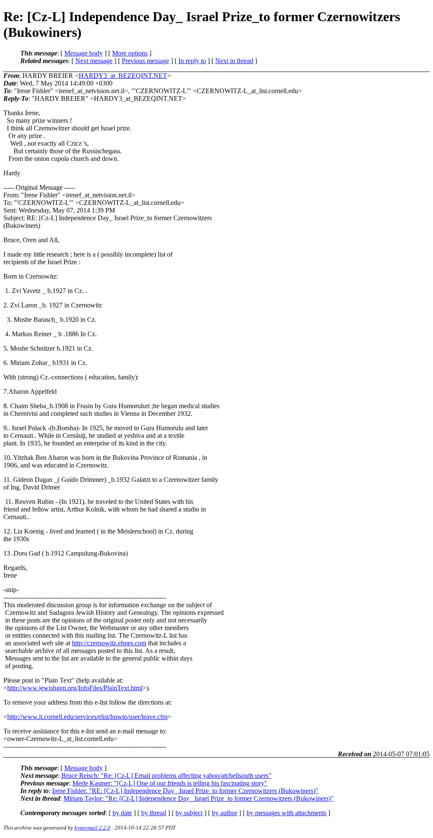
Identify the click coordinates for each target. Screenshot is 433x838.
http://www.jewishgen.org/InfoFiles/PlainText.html (75, 687)
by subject (189, 812)
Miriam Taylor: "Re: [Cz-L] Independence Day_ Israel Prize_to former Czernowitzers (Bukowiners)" (198, 798)
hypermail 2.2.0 (92, 827)
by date (122, 812)
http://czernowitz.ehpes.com (109, 643)
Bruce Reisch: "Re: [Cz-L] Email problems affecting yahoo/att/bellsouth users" (166, 775)
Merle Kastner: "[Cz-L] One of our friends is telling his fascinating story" (169, 783)
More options (130, 53)
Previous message (145, 60)
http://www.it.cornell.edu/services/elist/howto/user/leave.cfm (87, 716)
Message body (83, 53)
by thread (153, 812)
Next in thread (234, 60)
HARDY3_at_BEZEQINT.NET (123, 75)
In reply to (192, 60)
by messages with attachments (286, 812)
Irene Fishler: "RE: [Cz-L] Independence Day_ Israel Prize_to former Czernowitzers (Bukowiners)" (185, 790)
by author (224, 812)
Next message (93, 60)
